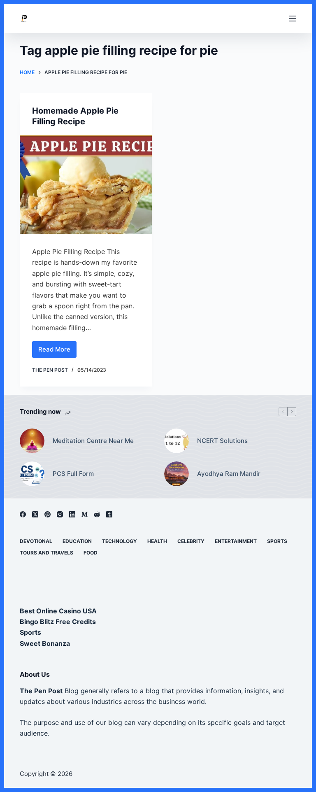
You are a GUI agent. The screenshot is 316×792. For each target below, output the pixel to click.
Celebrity (190, 541)
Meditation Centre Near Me (93, 441)
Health (157, 541)
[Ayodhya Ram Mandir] (176, 473)
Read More (57, 351)
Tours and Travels (46, 553)
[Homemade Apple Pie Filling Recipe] (86, 184)
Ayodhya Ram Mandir (228, 474)
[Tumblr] (109, 514)
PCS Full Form (73, 474)
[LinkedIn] (72, 514)
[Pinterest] (47, 514)
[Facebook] (23, 514)
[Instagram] (60, 514)
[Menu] (292, 18)
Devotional (36, 541)
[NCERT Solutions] (176, 441)
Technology (119, 541)
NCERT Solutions (222, 441)
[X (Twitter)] (35, 514)
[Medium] (84, 514)
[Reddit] (97, 514)
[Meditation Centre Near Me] (32, 441)
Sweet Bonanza (45, 643)
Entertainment (236, 541)
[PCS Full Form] (32, 473)
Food (91, 553)
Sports (277, 541)
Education (77, 541)
